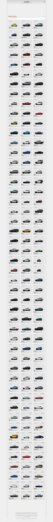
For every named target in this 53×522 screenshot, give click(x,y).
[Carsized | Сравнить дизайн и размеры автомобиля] (26, 2)
